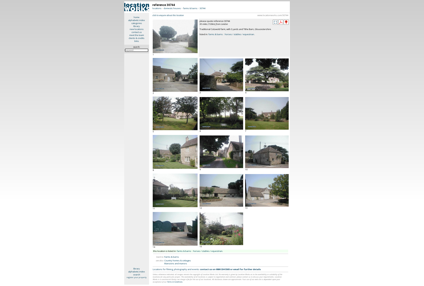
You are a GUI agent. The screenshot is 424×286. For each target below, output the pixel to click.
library (136, 26)
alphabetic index (136, 20)
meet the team (136, 35)
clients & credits (136, 38)
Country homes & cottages (177, 260)
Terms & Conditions (175, 282)
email (236, 269)
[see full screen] (275, 22)
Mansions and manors (175, 263)
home (136, 17)
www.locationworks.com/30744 (272, 15)
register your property (137, 277)
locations (156, 8)
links (136, 41)
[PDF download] (280, 23)
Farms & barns (171, 256)
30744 (202, 8)
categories (136, 23)
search (136, 274)
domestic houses (172, 8)
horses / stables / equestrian (239, 34)
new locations (137, 29)
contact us (137, 32)
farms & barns (190, 8)
